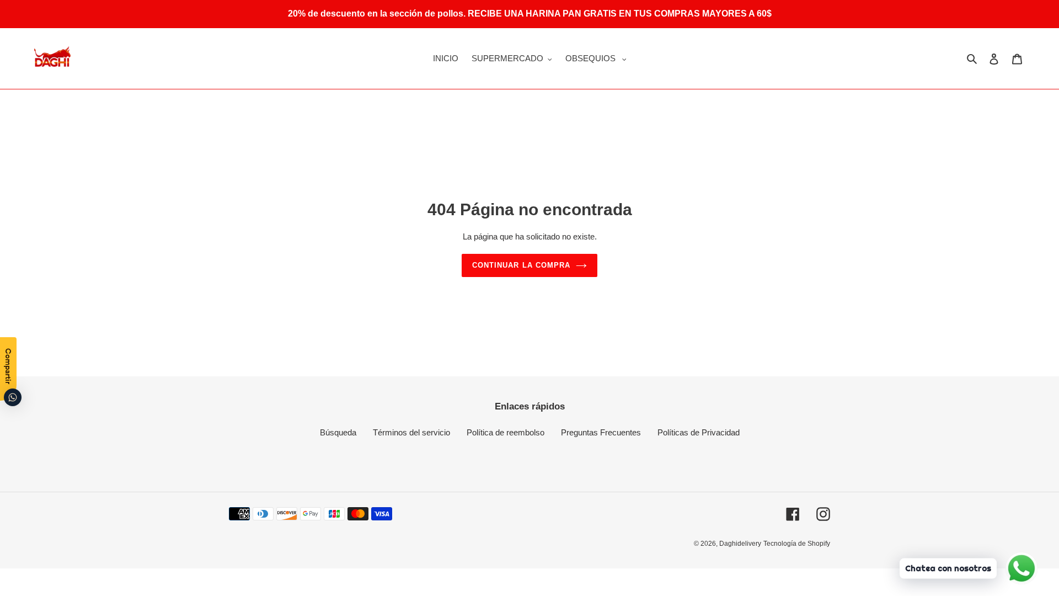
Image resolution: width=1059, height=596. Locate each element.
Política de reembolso (505, 432)
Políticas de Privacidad (698, 432)
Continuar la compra (521, 265)
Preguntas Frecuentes (601, 432)
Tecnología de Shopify (796, 543)
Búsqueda (338, 432)
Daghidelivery (740, 543)
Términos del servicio (411, 432)
